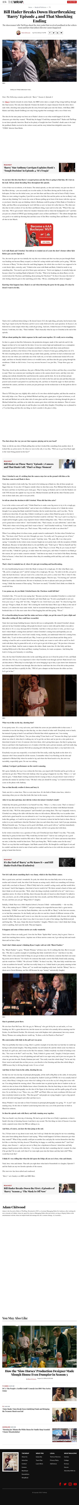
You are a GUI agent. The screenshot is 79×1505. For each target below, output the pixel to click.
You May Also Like (15, 1318)
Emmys (66, 1464)
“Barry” (7, 102)
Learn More (39, 1464)
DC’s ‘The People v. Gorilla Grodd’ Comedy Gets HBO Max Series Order (26, 1389)
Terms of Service (55, 1457)
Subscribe (72, 2)
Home (30, 7)
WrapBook (25, 1477)
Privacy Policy (54, 1460)
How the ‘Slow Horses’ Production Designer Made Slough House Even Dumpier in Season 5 (39, 1372)
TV (50, 7)
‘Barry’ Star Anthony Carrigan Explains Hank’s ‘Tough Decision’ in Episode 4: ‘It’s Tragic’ (29, 169)
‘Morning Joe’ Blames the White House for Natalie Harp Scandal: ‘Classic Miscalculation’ (26, 1430)
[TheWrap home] (16, 2)
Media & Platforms (40, 7)
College (66, 1460)
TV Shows (5, 1386)
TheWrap (25, 1453)
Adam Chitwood (25, 32)
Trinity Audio (20, 89)
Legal (52, 1453)
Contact (24, 1464)
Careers (24, 1467)
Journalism (6, 1427)
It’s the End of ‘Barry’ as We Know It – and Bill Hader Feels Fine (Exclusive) (28, 864)
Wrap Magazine (70, 1453)
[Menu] (4, 2)
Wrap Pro (40, 1453)
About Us (24, 1457)
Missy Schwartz (32, 1379)
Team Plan (39, 1460)
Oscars (66, 1467)
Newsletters (25, 1474)
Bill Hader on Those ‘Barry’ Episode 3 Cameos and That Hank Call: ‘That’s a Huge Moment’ (28, 465)
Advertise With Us (69, 1471)
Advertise (25, 1460)
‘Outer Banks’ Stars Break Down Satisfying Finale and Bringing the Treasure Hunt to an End (26, 1410)
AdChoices (53, 1464)
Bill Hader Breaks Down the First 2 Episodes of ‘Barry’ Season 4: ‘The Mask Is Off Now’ (29, 1190)
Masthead (25, 1471)
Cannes (66, 1457)
